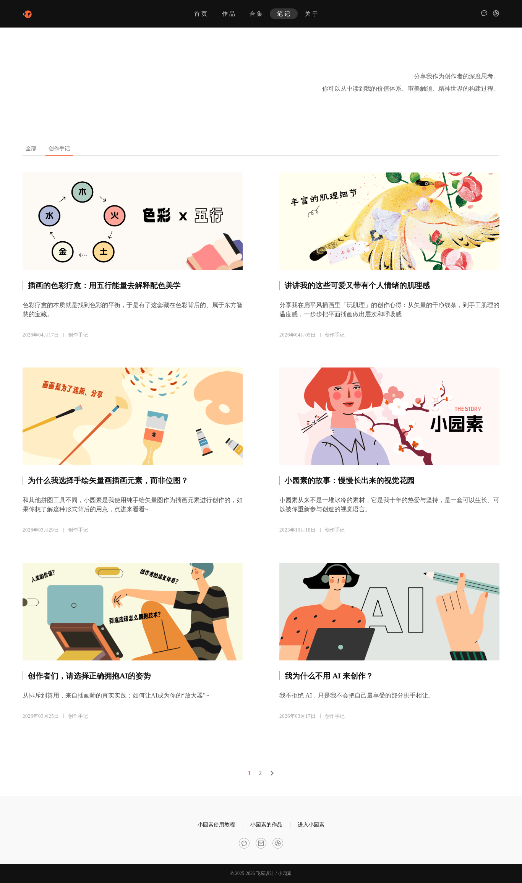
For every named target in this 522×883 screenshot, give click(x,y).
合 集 (256, 14)
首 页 (200, 14)
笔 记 (283, 14)
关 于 (311, 14)
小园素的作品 (266, 825)
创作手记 (78, 335)
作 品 (228, 14)
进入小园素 (311, 825)
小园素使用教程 (216, 825)
